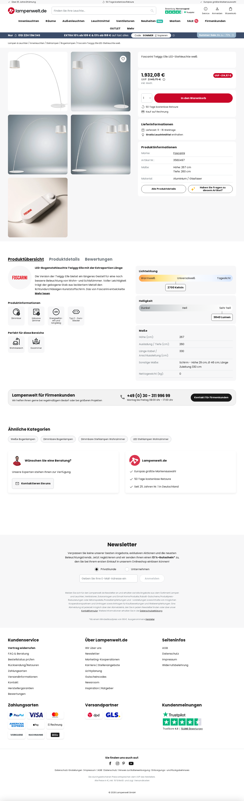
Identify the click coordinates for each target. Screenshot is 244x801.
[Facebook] (112, 763)
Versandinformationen (23, 677)
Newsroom (92, 682)
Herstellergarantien (21, 688)
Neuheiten (151, 21)
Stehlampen (52, 43)
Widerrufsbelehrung (175, 665)
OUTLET (115, 28)
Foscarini (179, 153)
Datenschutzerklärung (151, 610)
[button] (38, 144)
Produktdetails (64, 259)
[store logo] (27, 10)
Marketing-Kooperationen (102, 659)
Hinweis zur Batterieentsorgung (134, 770)
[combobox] (104, 10)
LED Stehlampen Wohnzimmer (150, 439)
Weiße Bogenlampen (23, 439)
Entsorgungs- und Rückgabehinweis (170, 770)
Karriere (90, 665)
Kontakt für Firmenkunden (211, 397)
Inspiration (92, 688)
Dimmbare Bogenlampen (58, 439)
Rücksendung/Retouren (23, 665)
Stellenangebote (109, 665)
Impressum (169, 659)
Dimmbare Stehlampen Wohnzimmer (103, 439)
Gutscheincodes (95, 677)
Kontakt (13, 682)
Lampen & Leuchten (18, 43)
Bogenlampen (68, 43)
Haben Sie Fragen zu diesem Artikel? (213, 189)
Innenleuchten (37, 43)
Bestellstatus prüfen (21, 659)
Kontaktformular (89, 610)
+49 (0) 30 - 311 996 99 (148, 395)
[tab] (26, 259)
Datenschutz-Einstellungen (68, 770)
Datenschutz (170, 654)
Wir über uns (93, 648)
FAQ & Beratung (18, 654)
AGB (165, 648)
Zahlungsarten (17, 671)
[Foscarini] (20, 277)
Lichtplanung (93, 671)
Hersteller (150, 619)
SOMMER (151, 35)
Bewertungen (99, 259)
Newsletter (92, 654)
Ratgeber (107, 688)
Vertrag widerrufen (21, 648)
